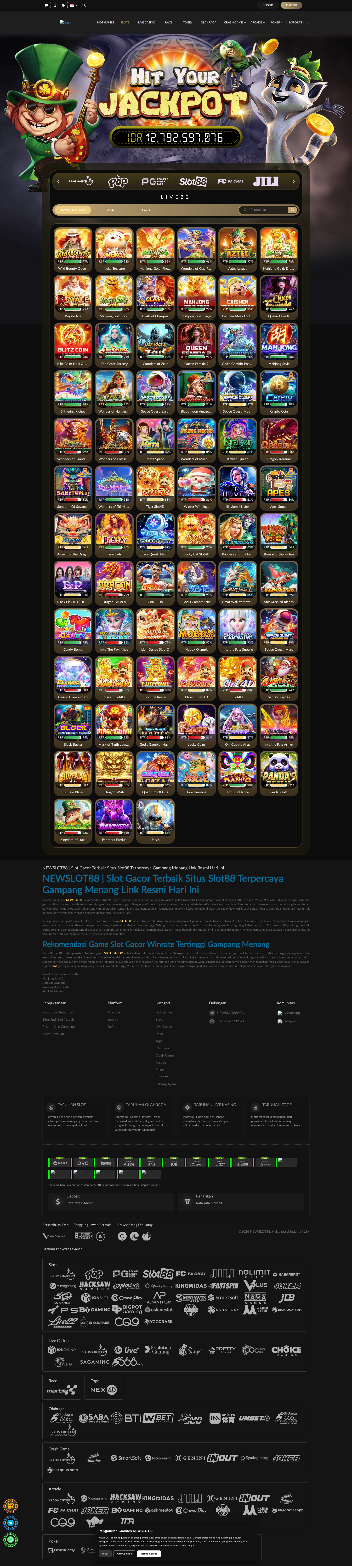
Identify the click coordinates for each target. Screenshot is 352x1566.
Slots (125, 22)
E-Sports (296, 22)
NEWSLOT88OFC (230, 1013)
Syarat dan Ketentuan (58, 1012)
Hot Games (105, 22)
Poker (276, 22)
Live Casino (147, 22)
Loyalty (113, 1019)
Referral (113, 1027)
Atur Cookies (124, 1553)
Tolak (105, 1553)
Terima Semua (149, 1553)
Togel (188, 22)
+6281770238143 (230, 1021)
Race (169, 22)
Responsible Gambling (58, 1027)
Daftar (291, 5)
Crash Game (234, 22)
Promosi (114, 1012)
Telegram (291, 1021)
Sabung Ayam (166, 1084)
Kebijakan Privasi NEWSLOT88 (146, 1545)
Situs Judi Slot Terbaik (58, 1019)
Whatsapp (292, 1013)
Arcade (256, 22)
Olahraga (209, 22)
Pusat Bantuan (53, 1034)
